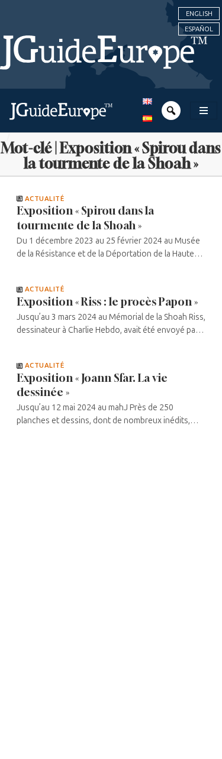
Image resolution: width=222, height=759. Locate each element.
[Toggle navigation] (203, 110)
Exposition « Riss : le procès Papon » (107, 301)
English (199, 13)
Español (199, 29)
